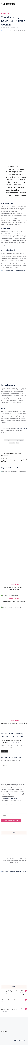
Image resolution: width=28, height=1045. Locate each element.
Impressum (24, 1040)
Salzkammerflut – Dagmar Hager (9, 1009)
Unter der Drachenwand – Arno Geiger (14, 723)
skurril (12, 442)
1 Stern (11, 598)
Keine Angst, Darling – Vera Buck (10, 991)
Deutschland (9, 440)
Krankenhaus (19, 440)
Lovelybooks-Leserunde (21, 428)
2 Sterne (3, 13)
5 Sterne (11, 584)
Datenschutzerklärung (11, 798)
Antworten (4, 751)
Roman (9, 13)
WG (17, 442)
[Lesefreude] (8, 3)
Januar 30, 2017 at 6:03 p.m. (15, 742)
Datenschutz (17, 1040)
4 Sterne (11, 720)
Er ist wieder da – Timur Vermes (14, 601)
